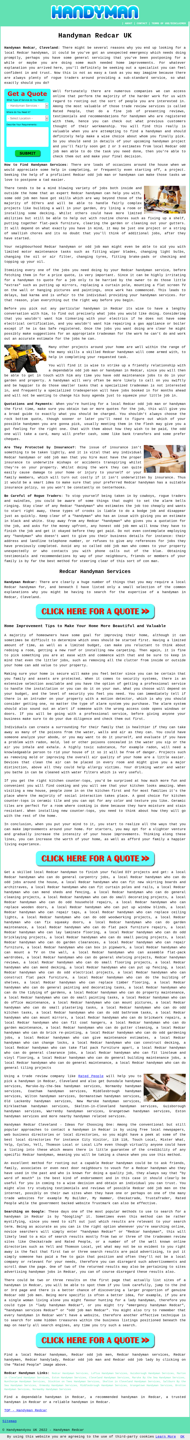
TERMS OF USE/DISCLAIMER (169, 23)
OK (182, 1437)
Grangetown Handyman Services (151, 1385)
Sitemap (9, 1421)
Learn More (165, 1437)
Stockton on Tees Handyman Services (73, 1381)
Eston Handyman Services (69, 1377)
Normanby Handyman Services (51, 1389)
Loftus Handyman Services (109, 1373)
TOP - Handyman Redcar (25, 1410)
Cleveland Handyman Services (109, 1377)
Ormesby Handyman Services (58, 1385)
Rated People (91, 1076)
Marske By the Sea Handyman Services (158, 1377)
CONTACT (142, 23)
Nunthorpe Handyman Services (24, 1381)
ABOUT (128, 23)
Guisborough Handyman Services (152, 1373)
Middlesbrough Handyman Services (103, 1385)
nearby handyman (74, 1116)
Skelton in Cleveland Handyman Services (131, 1381)
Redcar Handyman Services (70, 1373)
